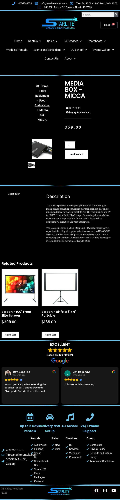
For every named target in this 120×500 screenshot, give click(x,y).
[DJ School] (70, 417)
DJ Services (71, 41)
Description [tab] (14, 193)
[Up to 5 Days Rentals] (30, 417)
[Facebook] (96, 491)
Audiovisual (42, 105)
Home (18, 41)
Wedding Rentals (16, 49)
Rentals (33, 41)
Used (42, 100)
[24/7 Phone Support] (90, 417)
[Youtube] (114, 491)
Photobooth (95, 41)
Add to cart (76, 154)
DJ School (77, 49)
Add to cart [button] (10, 334)
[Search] (116, 14)
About (68, 58)
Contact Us (51, 58)
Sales (50, 41)
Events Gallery (101, 49)
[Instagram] (105, 491)
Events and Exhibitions (47, 49)
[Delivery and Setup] (50, 417)
